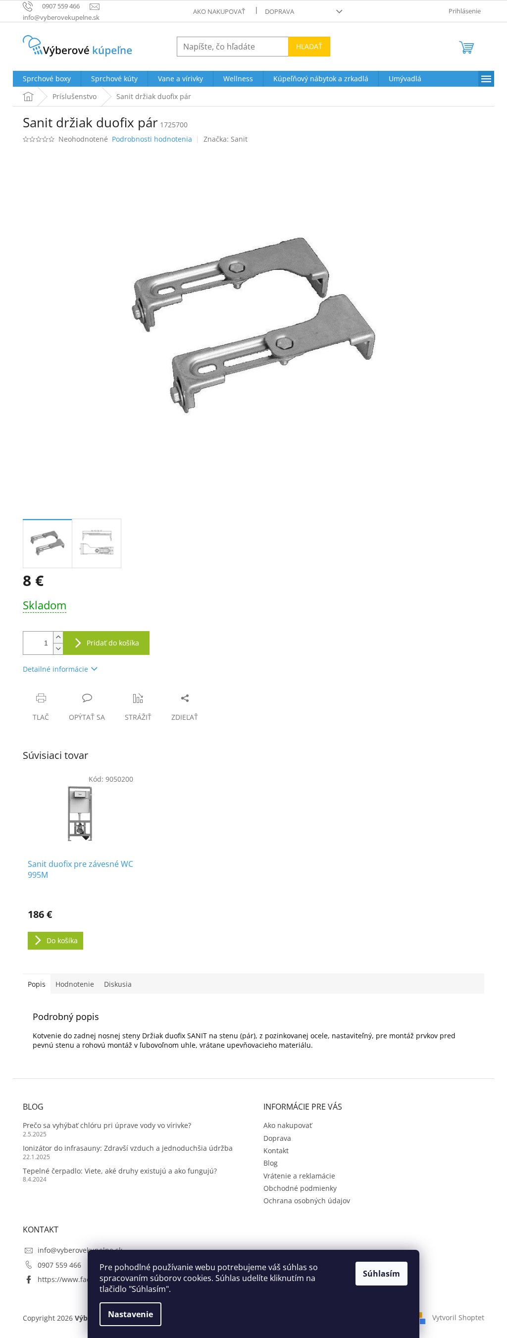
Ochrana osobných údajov (306, 1200)
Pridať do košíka (113, 642)
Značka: (225, 139)
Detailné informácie (55, 669)
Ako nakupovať (219, 11)
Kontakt (276, 1150)
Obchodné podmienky (300, 1188)
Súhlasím (381, 1273)
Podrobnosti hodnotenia (152, 139)
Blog (270, 1163)
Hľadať (309, 46)
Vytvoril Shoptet (458, 1317)
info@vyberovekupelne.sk (80, 1250)
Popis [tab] (37, 984)
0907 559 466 (59, 1265)
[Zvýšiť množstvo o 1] (58, 637)
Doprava (279, 11)
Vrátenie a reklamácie (299, 1175)
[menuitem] (47, 79)
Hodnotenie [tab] (74, 984)
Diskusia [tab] (118, 984)
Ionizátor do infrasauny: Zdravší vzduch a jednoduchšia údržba (128, 1148)
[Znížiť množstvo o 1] (58, 648)
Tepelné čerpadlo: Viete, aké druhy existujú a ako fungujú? (120, 1171)
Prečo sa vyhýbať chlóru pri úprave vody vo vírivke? (107, 1125)
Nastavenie (130, 1314)
